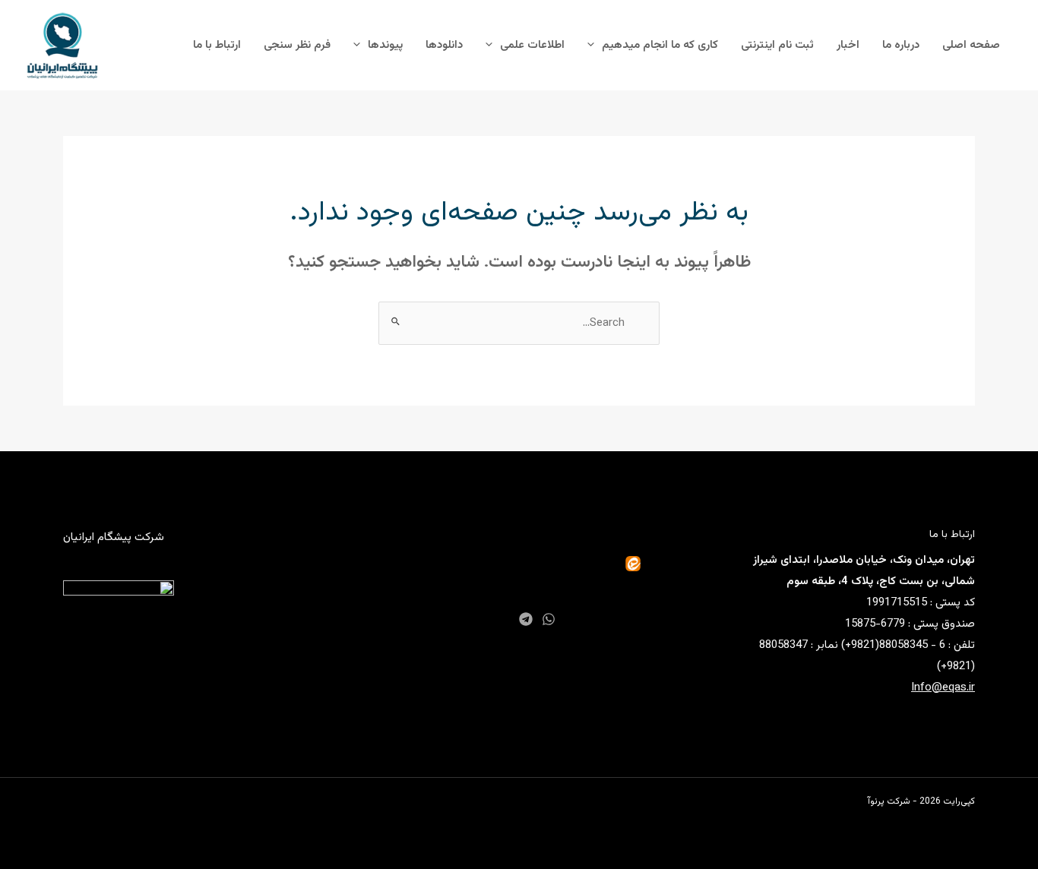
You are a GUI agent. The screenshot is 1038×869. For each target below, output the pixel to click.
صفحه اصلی (971, 45)
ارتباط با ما (217, 45)
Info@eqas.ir (943, 688)
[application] (594, 45)
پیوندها (385, 45)
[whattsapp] (548, 619)
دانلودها (444, 45)
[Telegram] (526, 619)
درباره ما (900, 45)
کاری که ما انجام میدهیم (660, 45)
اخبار (848, 45)
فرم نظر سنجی (297, 45)
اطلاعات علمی (532, 45)
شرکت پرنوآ (889, 801)
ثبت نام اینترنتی (777, 45)
